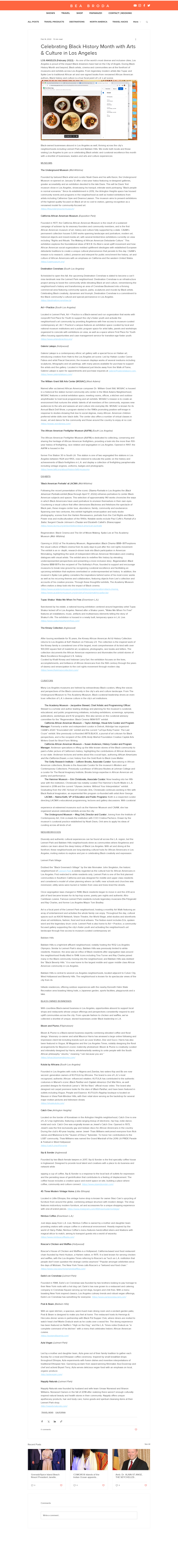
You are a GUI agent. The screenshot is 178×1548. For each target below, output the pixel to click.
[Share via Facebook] (42, 1421)
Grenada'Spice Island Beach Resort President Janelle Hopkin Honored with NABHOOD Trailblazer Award (46, 1475)
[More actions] (135, 39)
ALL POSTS (33, 22)
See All (147, 1444)
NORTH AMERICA (98, 22)
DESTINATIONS (77, 22)
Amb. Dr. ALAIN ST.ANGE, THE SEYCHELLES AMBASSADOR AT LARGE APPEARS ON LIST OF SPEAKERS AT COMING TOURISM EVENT (129, 1475)
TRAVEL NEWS (47, 1412)
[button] (147, 22)
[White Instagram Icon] (140, 5)
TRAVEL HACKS (120, 22)
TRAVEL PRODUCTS (54, 22)
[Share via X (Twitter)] (48, 1421)
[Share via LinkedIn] (55, 1421)
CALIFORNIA (60, 1412)
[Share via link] (61, 1421)
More (135, 22)
